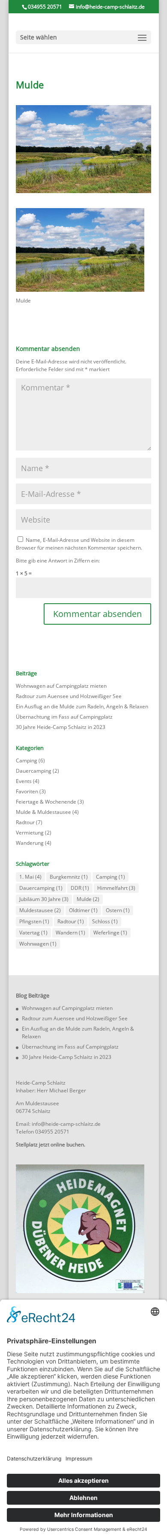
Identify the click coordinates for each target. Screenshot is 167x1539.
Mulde (88, 899)
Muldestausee (40, 910)
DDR (80, 888)
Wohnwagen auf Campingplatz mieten (61, 685)
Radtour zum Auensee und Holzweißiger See (69, 696)
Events (24, 781)
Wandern (70, 932)
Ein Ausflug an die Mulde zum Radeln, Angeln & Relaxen (82, 706)
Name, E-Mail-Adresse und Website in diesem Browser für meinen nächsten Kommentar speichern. (79, 543)
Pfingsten (34, 921)
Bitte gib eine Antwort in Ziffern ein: (58, 560)
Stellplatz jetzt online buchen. (50, 1144)
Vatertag (33, 932)
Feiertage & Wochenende (46, 801)
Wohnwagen (38, 943)
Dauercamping (33, 770)
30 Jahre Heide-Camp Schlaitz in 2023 (60, 727)
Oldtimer (83, 910)
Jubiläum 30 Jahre (44, 899)
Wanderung (30, 843)
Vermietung (30, 832)
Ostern (118, 910)
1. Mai (30, 876)
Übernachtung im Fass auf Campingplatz (64, 716)
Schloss (105, 921)
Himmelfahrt (116, 888)
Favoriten (27, 791)
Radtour (25, 822)
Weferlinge (110, 932)
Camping (26, 760)
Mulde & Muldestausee (43, 812)
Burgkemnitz (69, 876)
